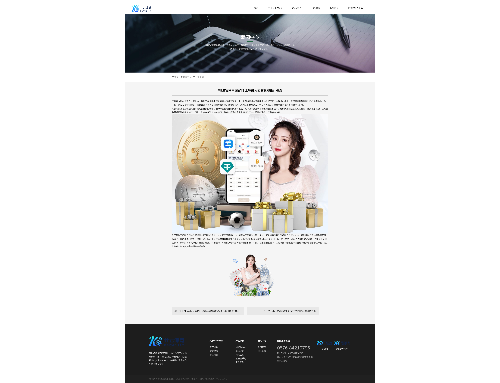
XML (224, 379)
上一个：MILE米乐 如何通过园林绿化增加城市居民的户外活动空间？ (209, 311)
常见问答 (214, 355)
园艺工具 (240, 355)
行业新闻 (200, 77)
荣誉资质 (214, 351)
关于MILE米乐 (275, 8)
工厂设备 (214, 347)
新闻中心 (334, 8)
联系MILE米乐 (355, 8)
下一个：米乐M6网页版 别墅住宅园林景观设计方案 (289, 311)
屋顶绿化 (240, 351)
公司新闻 (262, 347)
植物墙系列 (241, 358)
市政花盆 (240, 362)
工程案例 (315, 8)
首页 (256, 8)
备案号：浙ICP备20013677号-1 (206, 379)
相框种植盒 (241, 347)
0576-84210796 (293, 347)
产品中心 (296, 8)
